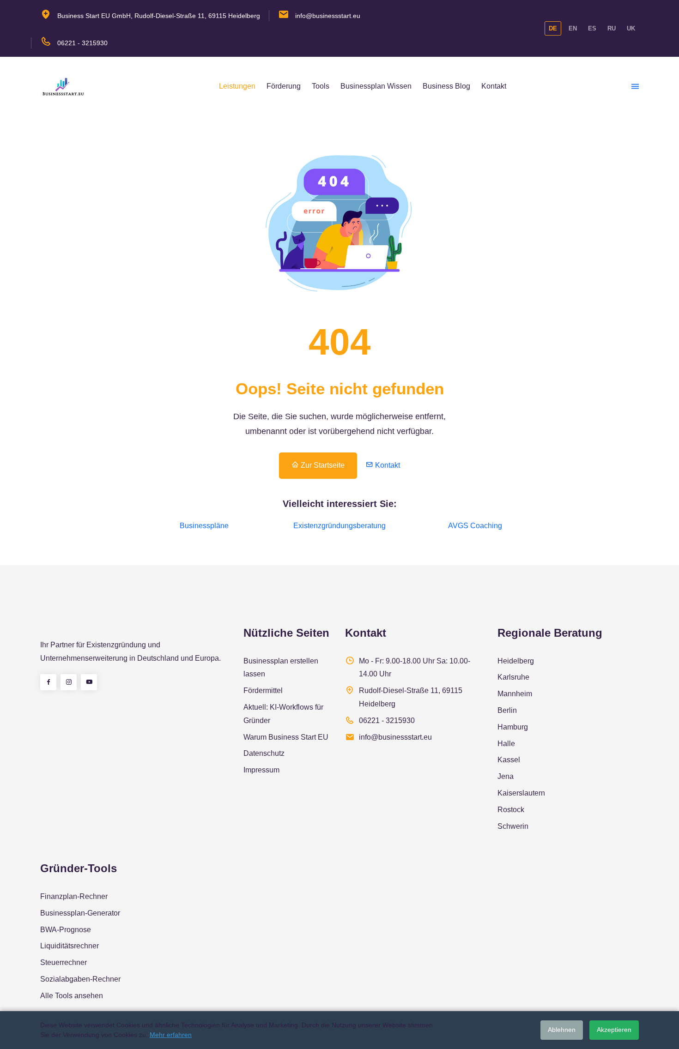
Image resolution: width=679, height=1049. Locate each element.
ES (592, 28)
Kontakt (493, 86)
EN (573, 28)
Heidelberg (515, 661)
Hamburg (512, 727)
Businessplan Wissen (376, 86)
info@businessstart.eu (327, 15)
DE (553, 28)
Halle (506, 744)
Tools (320, 86)
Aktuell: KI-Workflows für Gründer (283, 713)
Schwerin (512, 826)
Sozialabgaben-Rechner (80, 979)
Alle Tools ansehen (71, 996)
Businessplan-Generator (80, 913)
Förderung (284, 86)
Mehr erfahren (171, 1034)
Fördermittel (263, 690)
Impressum (261, 770)
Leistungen (237, 86)
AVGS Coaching (475, 526)
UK (631, 28)
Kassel (508, 760)
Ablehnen (562, 1029)
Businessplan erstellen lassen (280, 667)
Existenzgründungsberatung (339, 526)
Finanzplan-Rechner (74, 896)
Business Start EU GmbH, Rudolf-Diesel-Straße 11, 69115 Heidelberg (158, 15)
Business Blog (446, 86)
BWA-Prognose (65, 930)
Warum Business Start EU (285, 737)
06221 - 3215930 (82, 43)
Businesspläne (204, 526)
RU (611, 28)
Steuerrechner (63, 962)
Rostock (510, 810)
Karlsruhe (513, 677)
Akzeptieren (614, 1029)
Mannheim (514, 694)
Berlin (507, 710)
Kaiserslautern (521, 793)
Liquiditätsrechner (69, 946)
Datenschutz (264, 753)
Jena (505, 776)
